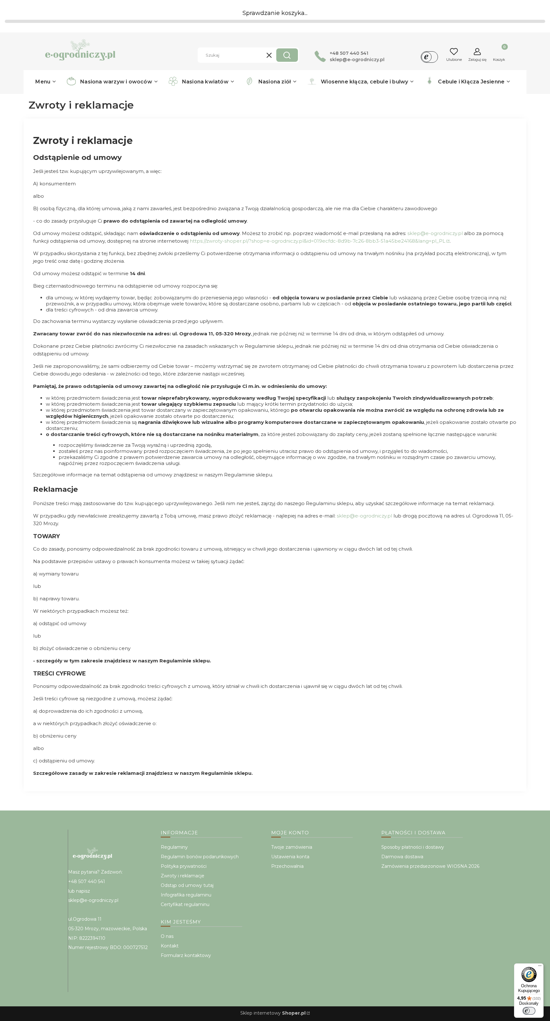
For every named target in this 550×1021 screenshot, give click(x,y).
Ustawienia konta (290, 857)
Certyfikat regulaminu (185, 904)
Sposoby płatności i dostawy (412, 847)
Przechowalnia (287, 866)
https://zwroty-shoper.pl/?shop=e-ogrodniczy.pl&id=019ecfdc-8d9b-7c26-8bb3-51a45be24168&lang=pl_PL (317, 241)
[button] (287, 55)
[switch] (529, 1011)
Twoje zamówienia (291, 847)
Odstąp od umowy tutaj (187, 885)
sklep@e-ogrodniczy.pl (435, 233)
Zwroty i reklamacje (182, 876)
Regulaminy (174, 847)
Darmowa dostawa (402, 857)
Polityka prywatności (184, 866)
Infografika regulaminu (186, 895)
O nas (167, 936)
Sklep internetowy (273, 1013)
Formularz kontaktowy (186, 955)
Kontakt (170, 946)
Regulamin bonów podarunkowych (200, 857)
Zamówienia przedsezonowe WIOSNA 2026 (430, 866)
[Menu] (540, 967)
